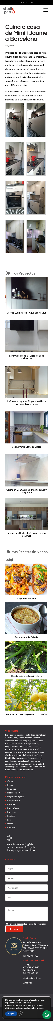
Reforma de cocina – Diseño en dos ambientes (26, 357)
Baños (10, 785)
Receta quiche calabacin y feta (26, 676)
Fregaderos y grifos (15, 796)
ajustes (40, 1008)
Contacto (11, 827)
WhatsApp (27, 983)
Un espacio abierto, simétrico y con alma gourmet (27, 534)
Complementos (14, 800)
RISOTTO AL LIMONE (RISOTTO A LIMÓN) (26, 714)
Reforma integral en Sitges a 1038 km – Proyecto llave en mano (26, 402)
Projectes (9, 45)
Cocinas (10, 781)
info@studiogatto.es (31, 978)
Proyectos (11, 812)
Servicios (11, 816)
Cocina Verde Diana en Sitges (26, 447)
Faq (9, 820)
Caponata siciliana (26, 598)
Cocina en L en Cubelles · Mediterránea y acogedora (26, 491)
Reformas (11, 804)
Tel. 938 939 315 (30, 956)
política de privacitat (36, 924)
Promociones (13, 808)
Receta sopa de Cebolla (26, 637)
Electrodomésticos (15, 793)
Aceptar (11, 1014)
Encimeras (11, 789)
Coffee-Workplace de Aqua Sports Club (26, 312)
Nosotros (11, 823)
